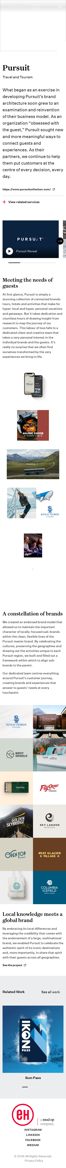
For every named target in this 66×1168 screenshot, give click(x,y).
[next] (59, 241)
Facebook (33, 1140)
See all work (50, 992)
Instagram (33, 1130)
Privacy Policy (34, 1160)
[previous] (6, 241)
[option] (33, 241)
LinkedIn (33, 1135)
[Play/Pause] (9, 251)
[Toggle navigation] (60, 7)
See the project (12, 965)
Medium (33, 1145)
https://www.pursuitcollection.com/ (27, 189)
